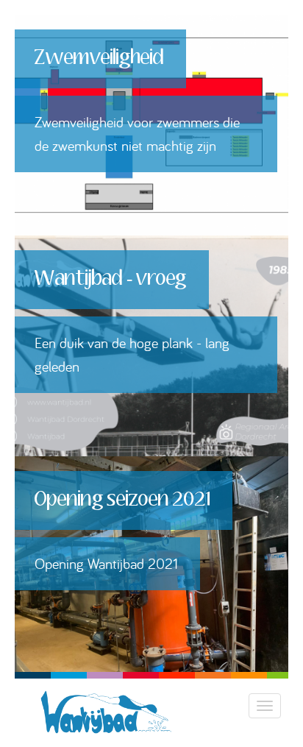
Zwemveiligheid (99, 58)
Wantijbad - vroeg (111, 279)
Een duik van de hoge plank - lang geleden (132, 354)
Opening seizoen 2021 (122, 500)
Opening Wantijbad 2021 (106, 563)
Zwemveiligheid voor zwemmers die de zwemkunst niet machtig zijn (137, 134)
